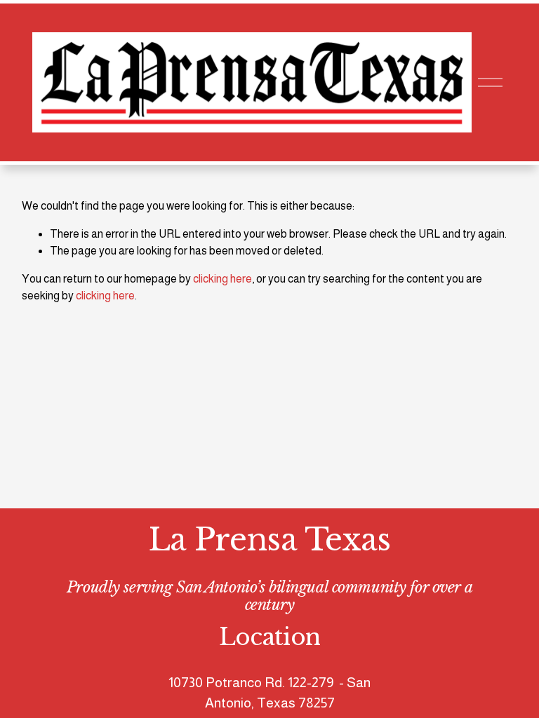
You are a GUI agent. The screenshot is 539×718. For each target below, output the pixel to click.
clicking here (222, 279)
